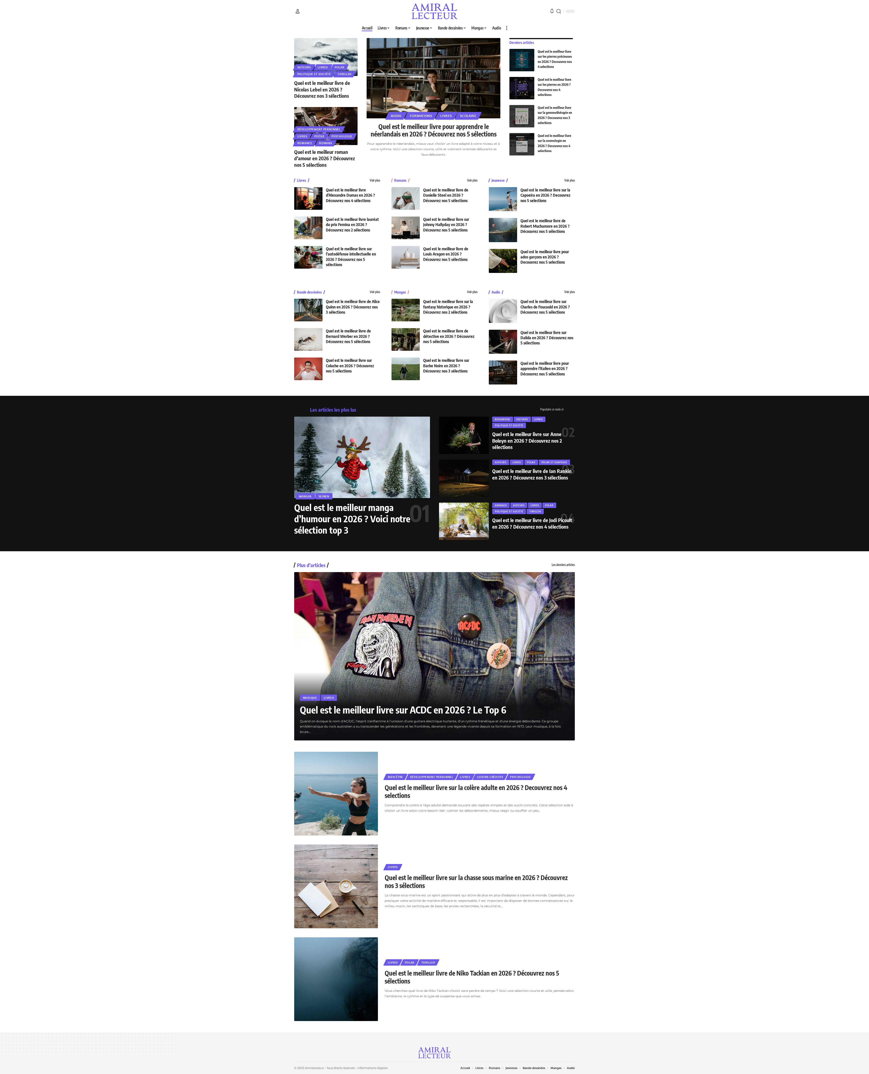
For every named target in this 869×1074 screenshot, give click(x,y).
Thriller (344, 74)
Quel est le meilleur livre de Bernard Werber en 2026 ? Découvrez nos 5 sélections (348, 336)
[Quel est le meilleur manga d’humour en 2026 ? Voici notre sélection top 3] (362, 457)
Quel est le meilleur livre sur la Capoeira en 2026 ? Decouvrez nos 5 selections (545, 195)
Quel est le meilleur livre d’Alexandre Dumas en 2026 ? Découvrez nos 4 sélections (350, 195)
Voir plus (375, 180)
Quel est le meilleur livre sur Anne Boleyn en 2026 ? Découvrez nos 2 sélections (527, 440)
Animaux (501, 505)
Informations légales (372, 1068)
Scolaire (468, 116)
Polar (339, 67)
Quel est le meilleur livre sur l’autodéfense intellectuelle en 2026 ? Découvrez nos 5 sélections (351, 256)
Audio (396, 116)
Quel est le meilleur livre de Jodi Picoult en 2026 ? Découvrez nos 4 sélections (532, 523)
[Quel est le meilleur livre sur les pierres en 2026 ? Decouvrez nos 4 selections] (521, 88)
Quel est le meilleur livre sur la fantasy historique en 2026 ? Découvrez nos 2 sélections (448, 307)
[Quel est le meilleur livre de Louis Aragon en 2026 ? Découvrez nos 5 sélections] (406, 257)
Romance (304, 143)
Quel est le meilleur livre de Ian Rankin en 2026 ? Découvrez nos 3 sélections (532, 474)
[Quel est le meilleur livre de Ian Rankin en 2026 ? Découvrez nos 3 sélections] (464, 478)
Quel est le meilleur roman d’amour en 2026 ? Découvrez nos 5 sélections (324, 158)
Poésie (319, 136)
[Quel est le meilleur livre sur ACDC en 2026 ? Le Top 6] (434, 656)
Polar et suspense (554, 462)
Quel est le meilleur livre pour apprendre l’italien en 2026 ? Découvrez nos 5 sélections (544, 368)
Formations (421, 116)
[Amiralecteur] (434, 11)
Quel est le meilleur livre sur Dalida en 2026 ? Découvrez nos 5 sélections (546, 338)
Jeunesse (498, 180)
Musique (310, 697)
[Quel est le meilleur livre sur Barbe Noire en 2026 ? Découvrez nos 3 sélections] (406, 369)
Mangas (400, 292)
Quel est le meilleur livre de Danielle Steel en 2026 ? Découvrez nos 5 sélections (445, 195)
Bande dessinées (309, 292)
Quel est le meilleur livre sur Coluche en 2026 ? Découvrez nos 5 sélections (350, 365)
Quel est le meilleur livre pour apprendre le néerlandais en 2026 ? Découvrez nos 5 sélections (434, 130)
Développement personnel (319, 129)
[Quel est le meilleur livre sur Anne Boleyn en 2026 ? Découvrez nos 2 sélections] (464, 435)
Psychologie (342, 136)
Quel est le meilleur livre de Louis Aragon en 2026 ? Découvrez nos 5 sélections (445, 254)
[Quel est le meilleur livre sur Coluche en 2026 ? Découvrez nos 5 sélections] (308, 369)
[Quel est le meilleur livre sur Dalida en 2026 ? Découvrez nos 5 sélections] (503, 342)
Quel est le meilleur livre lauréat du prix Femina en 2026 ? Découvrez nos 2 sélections (352, 224)
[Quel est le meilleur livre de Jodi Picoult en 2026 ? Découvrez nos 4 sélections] (464, 521)
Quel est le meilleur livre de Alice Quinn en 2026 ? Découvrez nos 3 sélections (353, 307)
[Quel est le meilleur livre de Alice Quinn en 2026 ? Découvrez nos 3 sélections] (308, 310)
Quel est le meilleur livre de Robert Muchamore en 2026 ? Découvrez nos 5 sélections (545, 226)
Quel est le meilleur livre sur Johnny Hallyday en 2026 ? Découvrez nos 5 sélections (446, 224)
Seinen (324, 496)
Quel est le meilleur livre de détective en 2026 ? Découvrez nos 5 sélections (449, 336)
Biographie (502, 419)
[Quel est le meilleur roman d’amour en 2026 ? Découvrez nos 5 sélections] (326, 126)
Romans (325, 143)
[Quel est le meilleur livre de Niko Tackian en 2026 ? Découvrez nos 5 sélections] (336, 979)
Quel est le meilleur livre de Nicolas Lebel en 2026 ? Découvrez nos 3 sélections (322, 89)
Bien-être (395, 777)
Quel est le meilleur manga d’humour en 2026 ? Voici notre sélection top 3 (352, 519)
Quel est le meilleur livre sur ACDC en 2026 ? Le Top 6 (403, 710)
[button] (297, 11)
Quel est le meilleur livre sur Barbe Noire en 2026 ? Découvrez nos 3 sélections (446, 365)
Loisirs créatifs (490, 777)
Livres (323, 67)
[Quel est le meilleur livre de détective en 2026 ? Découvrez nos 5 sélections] (406, 339)
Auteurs (304, 67)
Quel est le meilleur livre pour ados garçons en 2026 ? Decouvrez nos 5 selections (544, 257)
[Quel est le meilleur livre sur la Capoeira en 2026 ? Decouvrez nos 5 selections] (503, 199)
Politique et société (314, 74)
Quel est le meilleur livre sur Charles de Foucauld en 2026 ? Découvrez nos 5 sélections (545, 307)
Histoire (522, 419)
